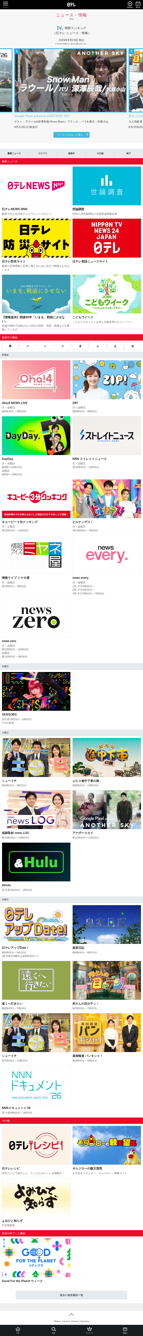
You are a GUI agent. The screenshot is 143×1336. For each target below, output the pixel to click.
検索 (53, 1333)
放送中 (71, 153)
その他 (100, 153)
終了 (129, 153)
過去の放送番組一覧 (71, 1295)
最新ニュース (14, 153)
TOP (17, 1333)
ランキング (89, 1333)
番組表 (125, 1333)
